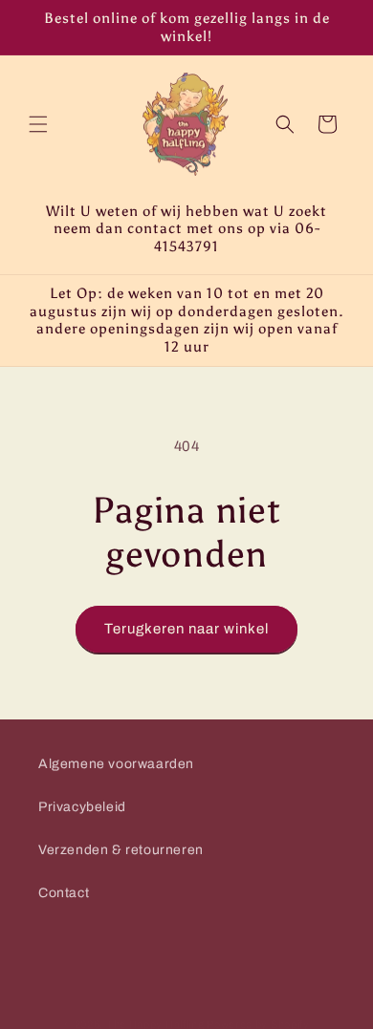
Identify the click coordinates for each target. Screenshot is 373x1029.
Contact (63, 893)
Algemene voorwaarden (116, 764)
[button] (38, 124)
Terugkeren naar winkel (186, 628)
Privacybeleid (82, 807)
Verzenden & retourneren (121, 850)
